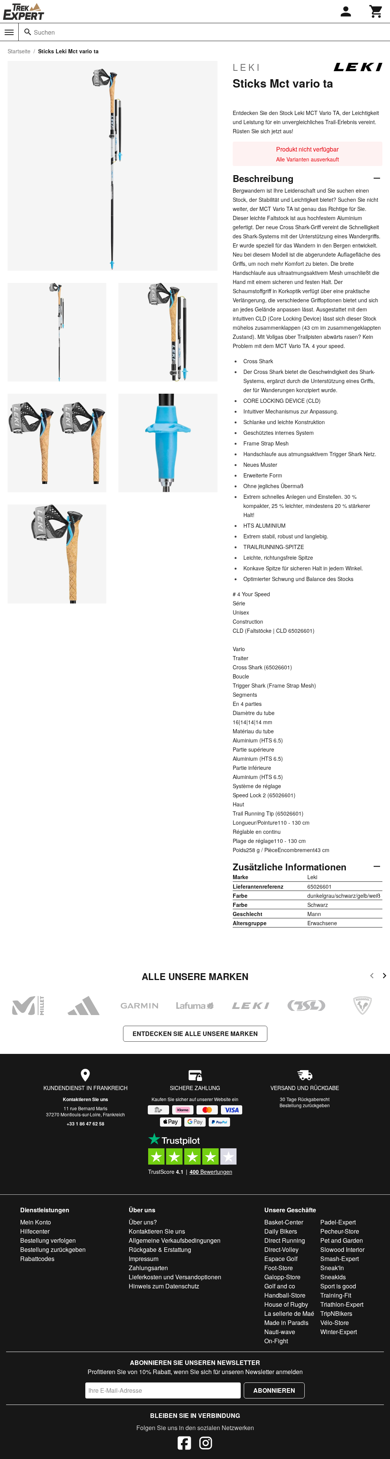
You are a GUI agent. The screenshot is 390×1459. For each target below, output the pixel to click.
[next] (384, 976)
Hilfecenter (35, 1231)
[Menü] (9, 32)
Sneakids (333, 1276)
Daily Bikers (280, 1231)
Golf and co (279, 1286)
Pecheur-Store (339, 1231)
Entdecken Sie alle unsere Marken (195, 1033)
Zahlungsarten (148, 1267)
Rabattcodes (37, 1258)
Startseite (19, 51)
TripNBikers (336, 1313)
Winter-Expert (338, 1331)
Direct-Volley (281, 1249)
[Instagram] (205, 1444)
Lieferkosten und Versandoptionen (175, 1276)
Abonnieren (274, 1390)
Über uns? (143, 1222)
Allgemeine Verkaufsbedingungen (175, 1240)
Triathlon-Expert (341, 1304)
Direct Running (284, 1240)
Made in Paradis (286, 1322)
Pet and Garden (341, 1240)
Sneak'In (332, 1267)
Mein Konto (35, 1222)
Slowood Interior (342, 1249)
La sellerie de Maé (289, 1313)
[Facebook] (184, 1444)
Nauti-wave (279, 1331)
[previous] (371, 976)
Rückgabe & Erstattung (160, 1249)
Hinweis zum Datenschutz (164, 1286)
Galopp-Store (282, 1276)
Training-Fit (335, 1295)
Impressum (143, 1258)
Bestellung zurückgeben (305, 1105)
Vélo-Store (334, 1322)
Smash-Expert (339, 1258)
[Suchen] (27, 32)
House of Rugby (286, 1304)
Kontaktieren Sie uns (85, 1099)
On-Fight (276, 1340)
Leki (247, 67)
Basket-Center (283, 1222)
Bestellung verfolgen (48, 1240)
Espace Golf (280, 1258)
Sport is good (338, 1286)
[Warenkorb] (376, 11)
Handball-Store (284, 1295)
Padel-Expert (338, 1222)
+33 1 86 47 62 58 (85, 1123)
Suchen (44, 32)
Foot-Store (278, 1267)
